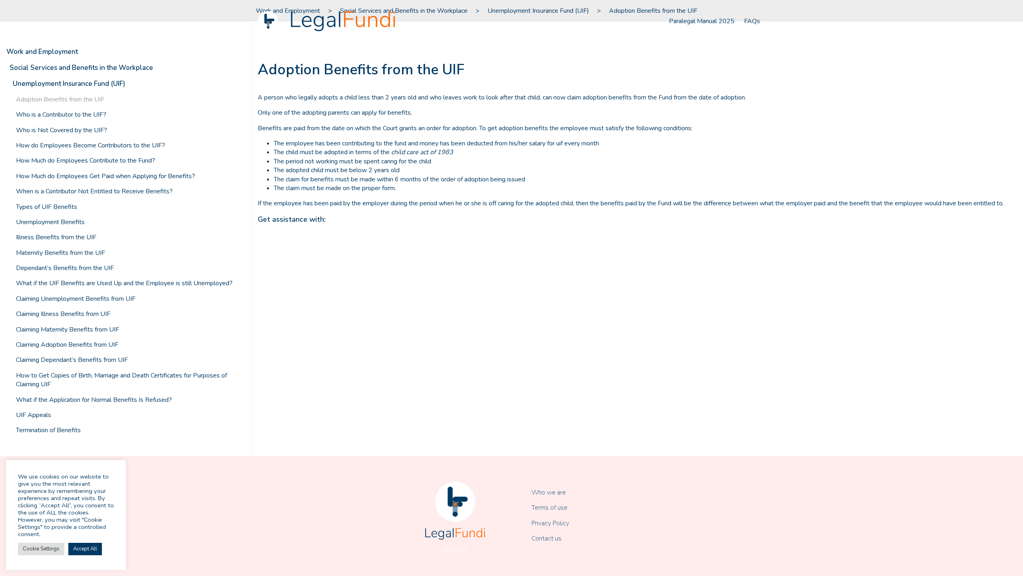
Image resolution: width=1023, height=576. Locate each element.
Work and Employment (42, 51)
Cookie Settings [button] (41, 548)
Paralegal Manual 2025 (701, 21)
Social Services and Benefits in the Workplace (81, 67)
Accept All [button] (85, 548)
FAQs (752, 21)
